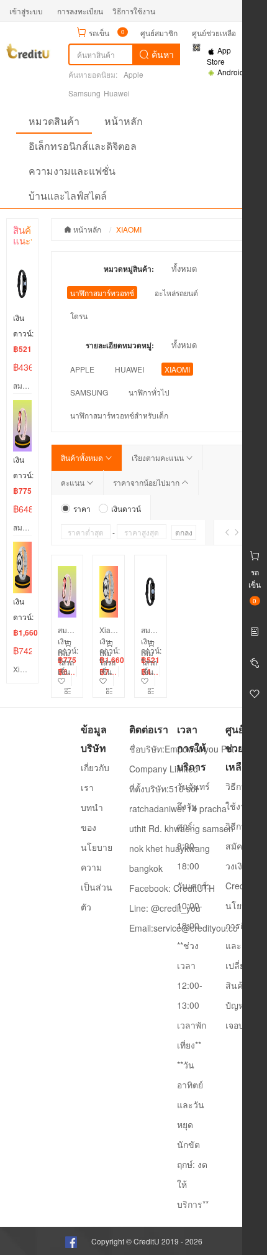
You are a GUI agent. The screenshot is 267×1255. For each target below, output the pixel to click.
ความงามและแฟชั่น (72, 171)
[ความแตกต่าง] (68, 690)
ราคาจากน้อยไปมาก (147, 482)
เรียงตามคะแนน (159, 457)
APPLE (82, 369)
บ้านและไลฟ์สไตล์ (68, 195)
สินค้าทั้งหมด (83, 457)
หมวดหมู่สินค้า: (129, 268)
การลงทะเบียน (80, 11)
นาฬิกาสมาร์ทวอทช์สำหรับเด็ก (119, 415)
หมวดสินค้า (54, 121)
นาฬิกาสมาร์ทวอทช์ (102, 292)
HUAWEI (129, 369)
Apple (133, 74)
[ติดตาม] (70, 676)
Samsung (84, 93)
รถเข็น (99, 32)
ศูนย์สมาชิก (159, 32)
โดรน (79, 315)
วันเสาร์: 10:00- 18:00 (193, 905)
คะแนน (73, 482)
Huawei (117, 93)
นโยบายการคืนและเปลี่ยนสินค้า (241, 945)
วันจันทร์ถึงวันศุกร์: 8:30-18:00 (193, 826)
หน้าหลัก (123, 121)
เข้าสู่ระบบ (26, 11)
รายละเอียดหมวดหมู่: (120, 345)
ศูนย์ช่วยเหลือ (214, 32)
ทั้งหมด (184, 268)
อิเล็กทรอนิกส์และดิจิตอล (83, 146)
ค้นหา (161, 54)
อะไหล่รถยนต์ (176, 292)
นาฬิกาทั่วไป (149, 392)
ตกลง (183, 532)
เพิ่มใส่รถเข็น (66, 662)
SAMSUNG (89, 392)
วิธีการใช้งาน (133, 11)
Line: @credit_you (165, 908)
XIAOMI (177, 369)
